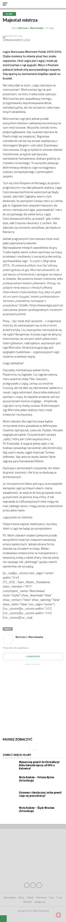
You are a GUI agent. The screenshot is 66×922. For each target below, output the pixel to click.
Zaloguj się (39, 902)
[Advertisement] (33, 700)
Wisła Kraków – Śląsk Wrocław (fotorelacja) (36, 809)
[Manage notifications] (58, 915)
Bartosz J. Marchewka (29, 637)
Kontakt (27, 902)
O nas (59, 897)
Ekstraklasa (10, 897)
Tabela (29, 897)
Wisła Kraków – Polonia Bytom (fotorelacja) (36, 779)
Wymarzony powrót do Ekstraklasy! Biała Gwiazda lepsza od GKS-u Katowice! (39, 765)
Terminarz (41, 897)
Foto (51, 897)
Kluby (21, 897)
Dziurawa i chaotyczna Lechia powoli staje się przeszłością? (40, 794)
